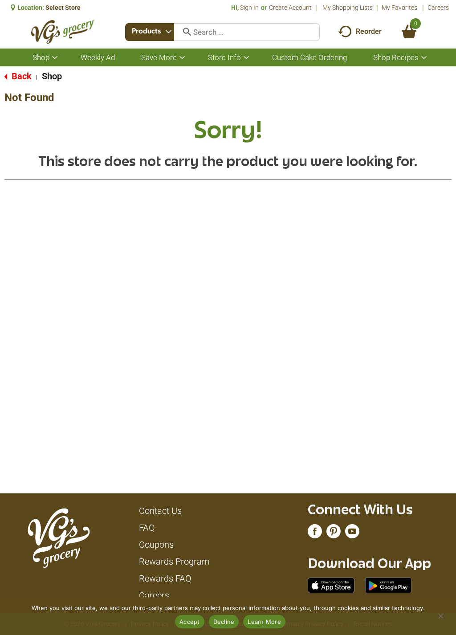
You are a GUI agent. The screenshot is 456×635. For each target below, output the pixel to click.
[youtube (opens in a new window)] (352, 533)
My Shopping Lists (347, 7)
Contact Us (160, 510)
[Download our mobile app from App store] (331, 584)
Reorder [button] (369, 31)
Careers (438, 7)
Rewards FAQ (165, 578)
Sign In (249, 7)
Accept (189, 621)
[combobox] (149, 32)
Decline (224, 621)
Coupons (156, 544)
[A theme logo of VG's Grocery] (62, 31)
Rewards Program (174, 561)
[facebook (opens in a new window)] (315, 533)
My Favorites (399, 7)
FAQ (147, 527)
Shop (52, 76)
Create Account (290, 7)
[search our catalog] (184, 32)
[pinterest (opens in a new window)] (333, 533)
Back (20, 76)
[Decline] (440, 615)
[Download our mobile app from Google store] (388, 584)
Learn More (264, 621)
